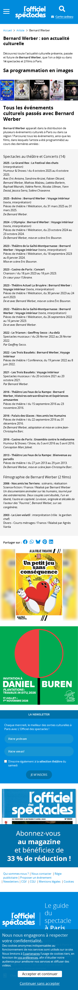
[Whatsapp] (31, 542)
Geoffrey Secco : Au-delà (44, 333)
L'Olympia (18, 222)
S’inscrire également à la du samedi (37, 763)
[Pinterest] (45, 542)
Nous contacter (41, 874)
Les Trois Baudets (23, 352)
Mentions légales (49, 881)
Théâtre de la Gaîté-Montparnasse (34, 246)
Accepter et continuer (40, 973)
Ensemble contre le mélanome (54, 439)
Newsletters (11, 881)
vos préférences (28, 957)
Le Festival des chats (44, 163)
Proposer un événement (36, 878)
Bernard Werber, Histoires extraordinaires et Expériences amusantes (35, 396)
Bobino (16, 198)
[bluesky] (38, 542)
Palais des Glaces (22, 416)
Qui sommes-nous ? (16, 874)
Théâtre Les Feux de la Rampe (31, 392)
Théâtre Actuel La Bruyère (28, 285)
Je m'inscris (39, 775)
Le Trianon (18, 333)
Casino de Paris (21, 269)
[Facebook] (25, 542)
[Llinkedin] (51, 542)
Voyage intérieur (48, 372)
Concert (39, 269)
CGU (33, 881)
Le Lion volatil (20, 515)
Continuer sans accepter (40, 983)
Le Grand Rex (20, 163)
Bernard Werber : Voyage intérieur (46, 198)
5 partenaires (31, 954)
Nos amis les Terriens (25, 483)
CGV (24, 881)
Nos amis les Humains (51, 416)
